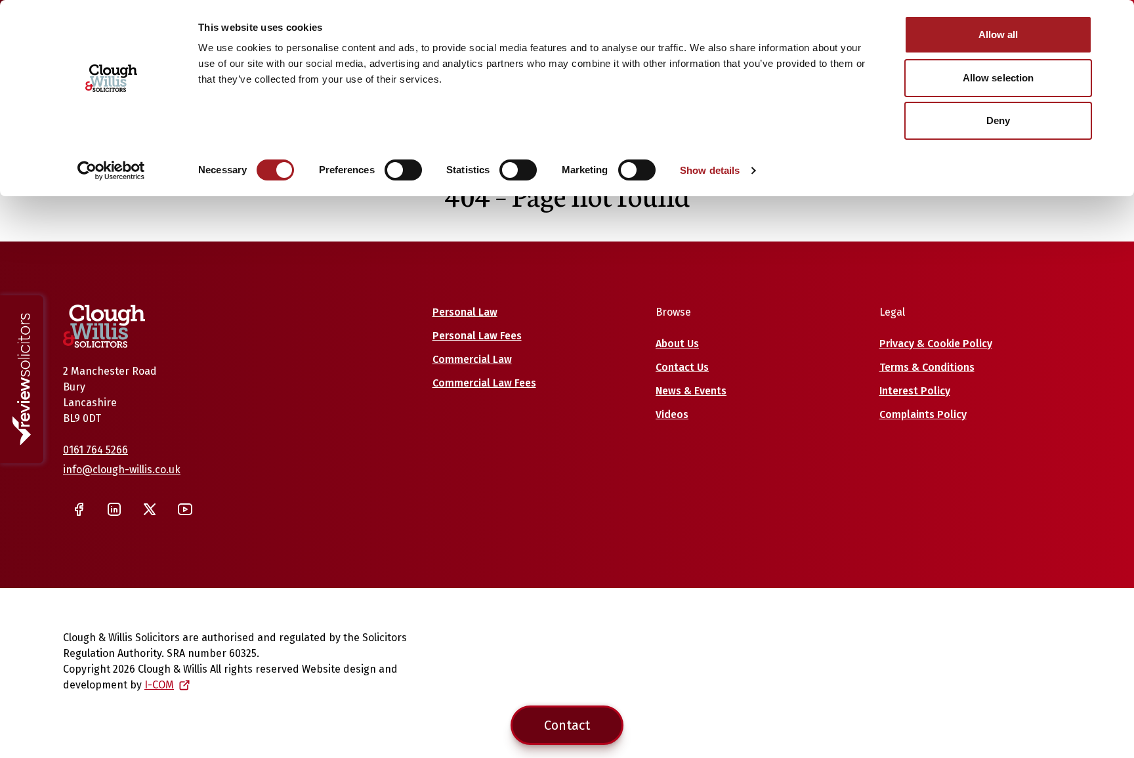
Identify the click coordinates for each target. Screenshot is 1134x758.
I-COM (159, 685)
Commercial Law (472, 359)
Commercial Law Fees (484, 383)
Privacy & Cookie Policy (935, 343)
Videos (672, 414)
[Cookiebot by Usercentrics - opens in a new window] (111, 170)
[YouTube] (185, 509)
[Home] (104, 326)
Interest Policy (914, 391)
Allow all (998, 34)
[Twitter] (149, 509)
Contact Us (682, 367)
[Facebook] (78, 509)
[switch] (403, 169)
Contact (567, 725)
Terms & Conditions (927, 367)
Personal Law (464, 312)
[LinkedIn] (114, 509)
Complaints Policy (923, 414)
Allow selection (998, 77)
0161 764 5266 (95, 450)
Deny (998, 120)
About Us (677, 343)
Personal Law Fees (477, 335)
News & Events (691, 391)
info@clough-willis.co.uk (121, 469)
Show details (710, 170)
